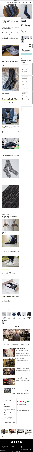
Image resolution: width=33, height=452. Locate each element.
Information (13, 446)
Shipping (3, 447)
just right (26, 68)
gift (21, 447)
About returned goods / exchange (5, 446)
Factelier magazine (13, 447)
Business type (15, 216)
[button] (21, 12)
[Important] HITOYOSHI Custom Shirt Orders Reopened (17, 0)
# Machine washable (6, 309)
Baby (21, 446)
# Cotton (2, 309)
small (22, 68)
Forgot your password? (23, 410)
